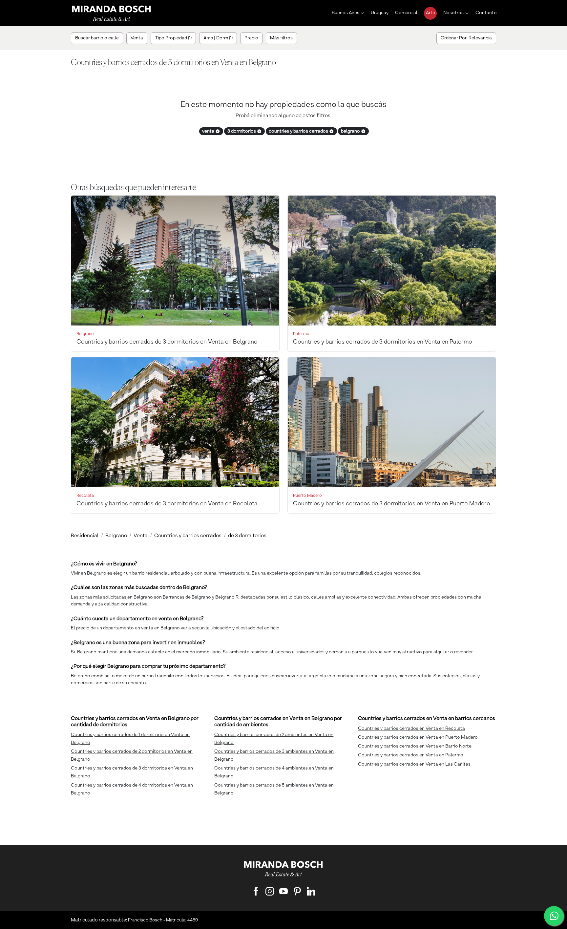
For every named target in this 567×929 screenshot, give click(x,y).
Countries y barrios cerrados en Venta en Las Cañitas (414, 764)
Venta (141, 535)
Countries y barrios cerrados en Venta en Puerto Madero (418, 737)
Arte (430, 13)
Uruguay (379, 13)
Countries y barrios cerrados (187, 535)
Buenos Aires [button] (345, 13)
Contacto (486, 13)
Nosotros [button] (453, 13)
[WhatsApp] (554, 916)
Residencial (85, 535)
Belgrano (116, 535)
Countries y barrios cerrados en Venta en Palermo (410, 755)
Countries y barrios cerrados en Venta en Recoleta (411, 728)
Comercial (406, 13)
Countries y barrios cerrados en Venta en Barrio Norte (415, 746)
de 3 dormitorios (247, 535)
